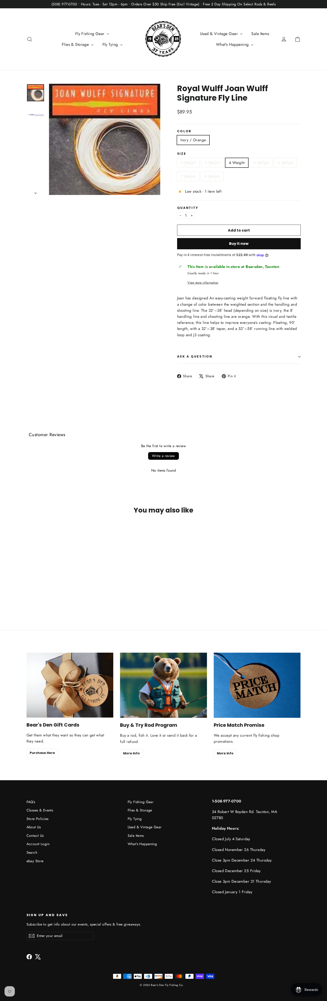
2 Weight (188, 162)
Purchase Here (42, 753)
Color (184, 131)
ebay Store (35, 861)
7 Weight (188, 176)
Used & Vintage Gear (219, 34)
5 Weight (261, 162)
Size (181, 154)
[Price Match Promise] (257, 685)
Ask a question (194, 356)
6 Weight (285, 162)
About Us (34, 827)
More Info (131, 753)
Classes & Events (40, 810)
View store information (202, 282)
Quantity (187, 208)
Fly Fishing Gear (90, 34)
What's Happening (233, 44)
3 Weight (212, 162)
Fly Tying (110, 44)
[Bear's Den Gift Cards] (70, 685)
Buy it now (239, 243)
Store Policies (38, 818)
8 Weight (212, 176)
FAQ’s (31, 801)
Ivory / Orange (193, 140)
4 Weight (237, 162)
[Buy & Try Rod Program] (163, 685)
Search (32, 852)
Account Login (38, 843)
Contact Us (35, 835)
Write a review (163, 455)
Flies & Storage (76, 44)
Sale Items (260, 34)
